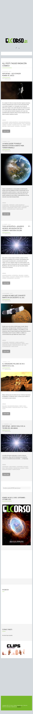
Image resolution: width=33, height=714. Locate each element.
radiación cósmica (7, 344)
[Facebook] (15, 47)
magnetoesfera (17, 123)
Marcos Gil (8, 78)
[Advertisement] (16, 18)
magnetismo (10, 207)
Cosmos (26, 275)
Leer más (6, 131)
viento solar (10, 126)
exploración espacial (24, 122)
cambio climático (19, 342)
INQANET (19, 706)
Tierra (24, 124)
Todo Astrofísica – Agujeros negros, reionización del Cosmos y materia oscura (13, 228)
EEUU (3, 467)
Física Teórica (5, 276)
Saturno (9, 124)
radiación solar (11, 208)
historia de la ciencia (18, 467)
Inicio (3, 61)
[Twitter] (18, 47)
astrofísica (15, 275)
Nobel (26, 467)
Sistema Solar (16, 124)
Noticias (8, 61)
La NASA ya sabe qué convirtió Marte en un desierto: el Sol (13, 296)
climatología (5, 206)
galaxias (12, 276)
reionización (10, 278)
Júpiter (10, 123)
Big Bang (21, 275)
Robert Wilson (16, 469)
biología (4, 405)
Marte (15, 207)
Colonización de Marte (15, 206)
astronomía (5, 122)
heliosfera (5, 123)
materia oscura (19, 276)
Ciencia (4, 202)
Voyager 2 (23, 126)
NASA (23, 123)
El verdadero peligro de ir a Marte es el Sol (13, 365)
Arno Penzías (12, 466)
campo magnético (13, 122)
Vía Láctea (17, 278)
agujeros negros (6, 275)
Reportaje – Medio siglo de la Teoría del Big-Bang (13, 427)
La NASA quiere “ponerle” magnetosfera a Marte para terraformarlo (13, 146)
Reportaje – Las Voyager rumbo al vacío (11, 75)
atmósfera (12, 204)
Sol (21, 124)
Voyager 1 (17, 126)
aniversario (5, 466)
